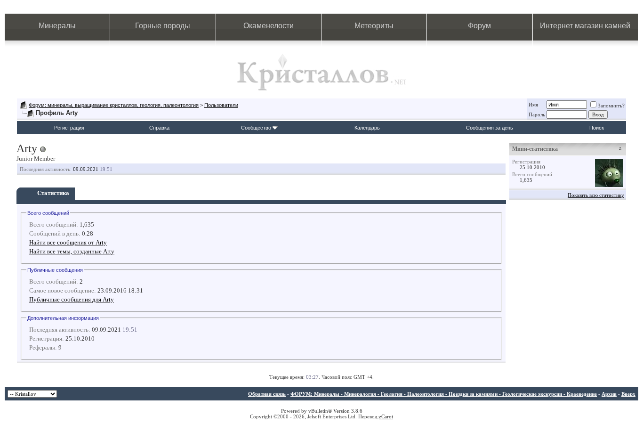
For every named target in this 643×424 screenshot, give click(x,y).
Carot (387, 416)
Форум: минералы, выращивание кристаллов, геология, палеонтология (114, 105)
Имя (533, 104)
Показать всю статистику (596, 195)
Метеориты (374, 26)
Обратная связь (267, 394)
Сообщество (256, 127)
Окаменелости (268, 26)
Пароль (537, 114)
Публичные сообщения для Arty (71, 299)
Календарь (367, 127)
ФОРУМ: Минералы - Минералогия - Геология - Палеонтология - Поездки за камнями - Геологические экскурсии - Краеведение (443, 394)
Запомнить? (611, 105)
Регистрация (69, 127)
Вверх (628, 394)
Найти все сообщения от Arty (68, 242)
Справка (159, 127)
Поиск (596, 127)
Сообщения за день (489, 127)
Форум (479, 26)
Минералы (57, 26)
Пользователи (221, 105)
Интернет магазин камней (585, 26)
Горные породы (162, 26)
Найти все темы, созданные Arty (71, 251)
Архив (609, 394)
